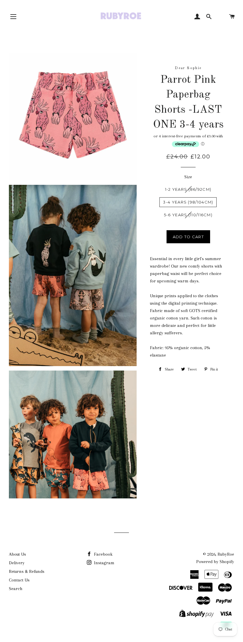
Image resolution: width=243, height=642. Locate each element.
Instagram (103, 562)
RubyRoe (226, 554)
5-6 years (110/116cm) (188, 214)
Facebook (103, 554)
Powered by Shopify (215, 561)
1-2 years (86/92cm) (188, 189)
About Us (17, 554)
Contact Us (19, 580)
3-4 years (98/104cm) (188, 202)
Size (188, 176)
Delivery (17, 562)
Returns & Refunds (26, 571)
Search (15, 588)
